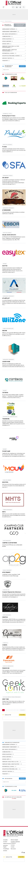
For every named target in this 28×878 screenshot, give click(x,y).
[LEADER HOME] (5, 78)
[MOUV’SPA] (14, 469)
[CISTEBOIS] (14, 380)
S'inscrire (22, 714)
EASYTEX (4, 265)
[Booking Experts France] (14, 103)
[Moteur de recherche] (23, 7)
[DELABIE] (14, 790)
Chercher (22, 66)
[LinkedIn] (24, 852)
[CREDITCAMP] (14, 85)
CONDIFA (4, 645)
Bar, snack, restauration (9, 34)
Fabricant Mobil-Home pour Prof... (11, 764)
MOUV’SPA (5, 482)
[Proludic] (14, 134)
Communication (6, 36)
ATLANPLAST (6, 298)
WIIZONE (4, 330)
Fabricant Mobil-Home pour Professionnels (9, 50)
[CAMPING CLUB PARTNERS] (14, 530)
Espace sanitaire (6, 41)
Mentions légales (14, 839)
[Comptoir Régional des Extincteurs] (7, 584)
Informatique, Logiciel (8, 53)
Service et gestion (7, 58)
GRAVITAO (5, 617)
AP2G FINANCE (6, 572)
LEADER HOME (6, 361)
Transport (5, 60)
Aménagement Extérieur (8, 29)
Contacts (13, 845)
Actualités (5, 839)
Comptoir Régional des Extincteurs (11, 592)
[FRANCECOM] (9, 659)
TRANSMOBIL (6, 419)
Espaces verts (6, 43)
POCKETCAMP (6, 451)
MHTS (4, 512)
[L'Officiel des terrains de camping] (14, 3)
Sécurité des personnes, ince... (10, 769)
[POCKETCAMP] (14, 438)
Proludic (4, 146)
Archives (5, 850)
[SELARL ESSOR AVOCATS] (5, 85)
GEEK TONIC (5, 699)
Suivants (22, 710)
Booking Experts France (8, 115)
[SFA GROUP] (14, 165)
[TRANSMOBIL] (11, 408)
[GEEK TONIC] (14, 686)
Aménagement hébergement (9, 31)
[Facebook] (22, 852)
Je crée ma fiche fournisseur (20, 25)
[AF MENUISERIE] (14, 78)
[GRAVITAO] (10, 607)
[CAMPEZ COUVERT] (22, 85)
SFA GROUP (5, 177)
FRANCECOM (5, 668)
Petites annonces (7, 843)
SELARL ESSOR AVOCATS (9, 235)
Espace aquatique (6, 38)
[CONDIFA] (12, 633)
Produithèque (6, 848)
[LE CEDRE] (22, 78)
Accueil (2, 21)
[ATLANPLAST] (14, 285)
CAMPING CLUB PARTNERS (9, 542)
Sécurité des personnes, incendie (11, 55)
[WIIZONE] (14, 318)
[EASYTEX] (14, 253)
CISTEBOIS (5, 392)
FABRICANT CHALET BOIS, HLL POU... (10, 761)
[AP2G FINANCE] (14, 560)
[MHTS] (13, 499)
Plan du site (13, 848)
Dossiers (5, 841)
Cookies (12, 846)
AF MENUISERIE (6, 210)
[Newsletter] (16, 7)
